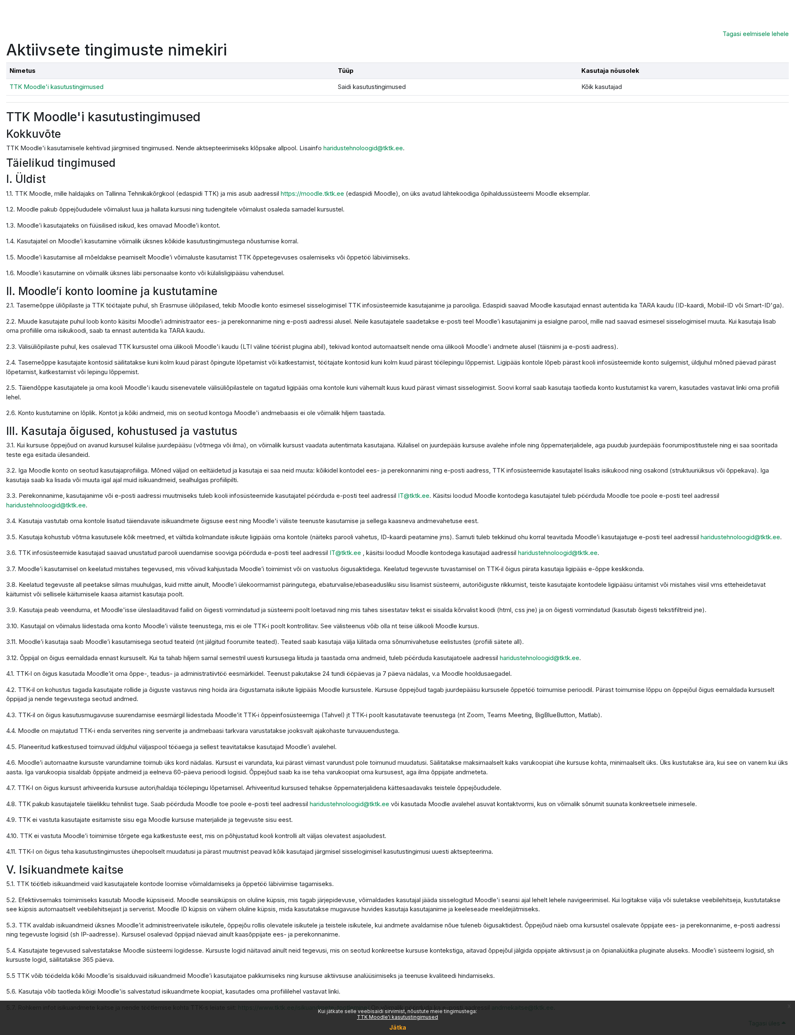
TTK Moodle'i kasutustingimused (397, 1017)
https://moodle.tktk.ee (312, 193)
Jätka (397, 1027)
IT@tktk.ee (413, 495)
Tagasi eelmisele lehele (756, 34)
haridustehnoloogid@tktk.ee (363, 148)
